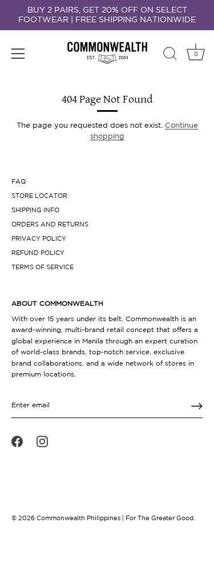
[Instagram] (42, 441)
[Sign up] (197, 406)
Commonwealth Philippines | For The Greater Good (115, 518)
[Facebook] (17, 441)
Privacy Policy (38, 239)
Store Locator (39, 196)
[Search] (170, 55)
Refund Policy (37, 253)
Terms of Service (42, 267)
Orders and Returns (49, 225)
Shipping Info (35, 210)
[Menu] (18, 53)
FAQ (18, 182)
